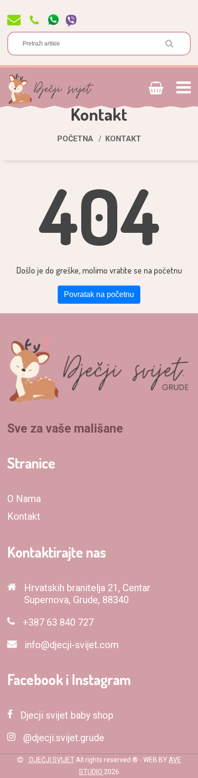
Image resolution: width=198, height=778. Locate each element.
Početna (75, 138)
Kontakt (23, 516)
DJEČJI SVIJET (51, 760)
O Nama (24, 498)
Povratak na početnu (99, 294)
